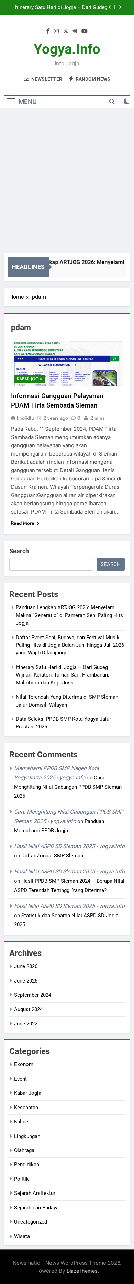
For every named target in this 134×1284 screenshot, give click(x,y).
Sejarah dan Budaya (36, 1208)
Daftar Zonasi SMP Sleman (52, 856)
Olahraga (24, 1150)
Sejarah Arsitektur (34, 1193)
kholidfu (25, 417)
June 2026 (25, 966)
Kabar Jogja (29, 379)
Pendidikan (26, 1164)
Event (20, 1079)
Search (19, 551)
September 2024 (32, 995)
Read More (22, 522)
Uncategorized (30, 1222)
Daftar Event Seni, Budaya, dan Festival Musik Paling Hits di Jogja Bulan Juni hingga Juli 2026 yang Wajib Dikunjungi (70, 645)
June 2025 (25, 981)
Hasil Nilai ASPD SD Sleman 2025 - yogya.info (69, 846)
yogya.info (67, 49)
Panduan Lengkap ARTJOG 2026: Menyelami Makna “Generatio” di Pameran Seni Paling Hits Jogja (69, 615)
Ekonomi (24, 1064)
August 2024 (28, 1009)
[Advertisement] (67, 182)
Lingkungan (27, 1136)
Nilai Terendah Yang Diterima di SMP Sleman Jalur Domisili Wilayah (65, 8)
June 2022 (25, 1024)
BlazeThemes (82, 1271)
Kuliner (22, 1122)
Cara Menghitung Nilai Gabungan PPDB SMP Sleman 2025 (68, 787)
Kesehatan (26, 1107)
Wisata (22, 1236)
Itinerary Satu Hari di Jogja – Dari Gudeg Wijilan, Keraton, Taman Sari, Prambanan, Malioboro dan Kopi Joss (62, 675)
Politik (21, 1179)
